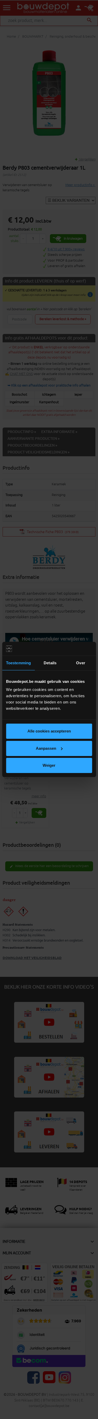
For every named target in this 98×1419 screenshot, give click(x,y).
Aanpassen (46, 748)
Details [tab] (50, 663)
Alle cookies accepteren (49, 731)
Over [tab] (80, 663)
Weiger (49, 765)
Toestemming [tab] (18, 663)
